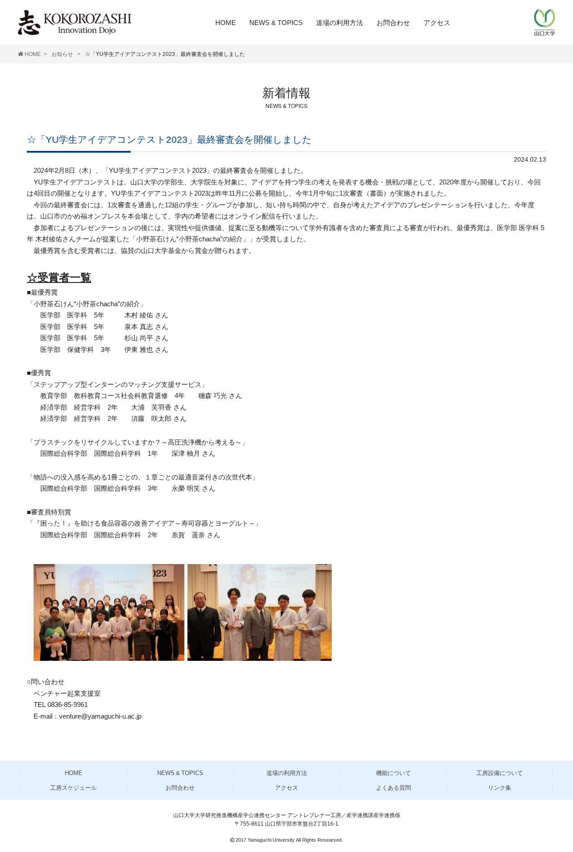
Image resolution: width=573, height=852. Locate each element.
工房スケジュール (73, 788)
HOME (225, 22)
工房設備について (499, 773)
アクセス (436, 22)
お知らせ (62, 54)
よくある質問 (393, 788)
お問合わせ (393, 22)
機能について (393, 773)
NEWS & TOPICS (276, 22)
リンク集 (499, 788)
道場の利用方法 (339, 22)
